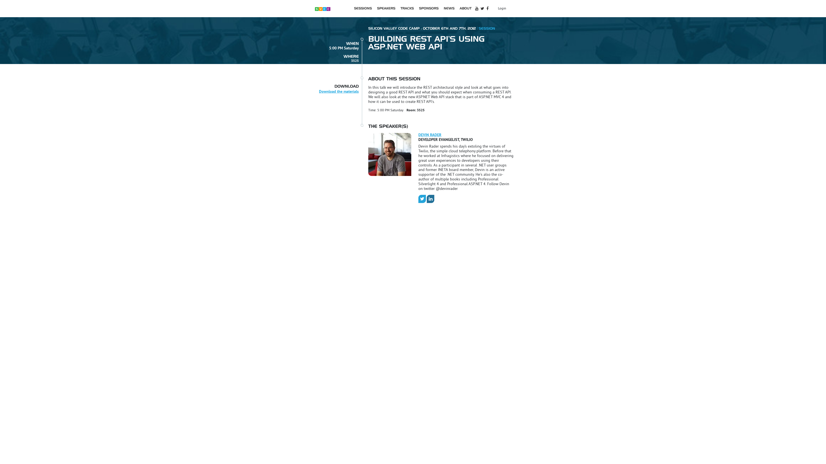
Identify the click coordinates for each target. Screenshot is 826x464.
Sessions (363, 8)
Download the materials (339, 91)
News (449, 8)
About (466, 8)
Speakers (386, 8)
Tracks (407, 8)
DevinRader (429, 135)
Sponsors (429, 8)
